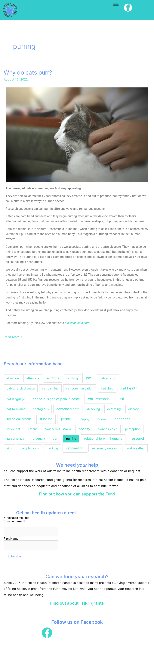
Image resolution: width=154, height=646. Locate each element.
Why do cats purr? (28, 72)
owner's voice (108, 429)
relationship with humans (103, 438)
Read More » (13, 336)
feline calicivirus (19, 419)
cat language (16, 399)
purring (71, 438)
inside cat (13, 429)
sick (9, 448)
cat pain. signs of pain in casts (56, 399)
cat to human (16, 409)
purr (56, 438)
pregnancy (16, 438)
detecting (114, 409)
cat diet (107, 388)
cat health (129, 388)
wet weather (136, 448)
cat (88, 378)
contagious (41, 409)
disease (133, 409)
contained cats (67, 409)
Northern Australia (58, 429)
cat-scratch (108, 378)
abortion (13, 378)
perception (132, 429)
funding (46, 419)
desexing (93, 409)
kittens (32, 429)
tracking (52, 448)
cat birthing (50, 388)
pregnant (38, 438)
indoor (101, 419)
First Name (11, 538)
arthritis (53, 378)
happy (85, 419)
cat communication (79, 388)
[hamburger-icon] (116, 4)
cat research (98, 399)
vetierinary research (105, 448)
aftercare (32, 378)
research (138, 438)
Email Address (14, 521)
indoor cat (122, 419)
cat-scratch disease (21, 388)
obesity (84, 429)
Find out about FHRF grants (77, 603)
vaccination (75, 448)
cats (123, 398)
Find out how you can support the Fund (77, 494)
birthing (72, 378)
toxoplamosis (29, 448)
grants (66, 418)
